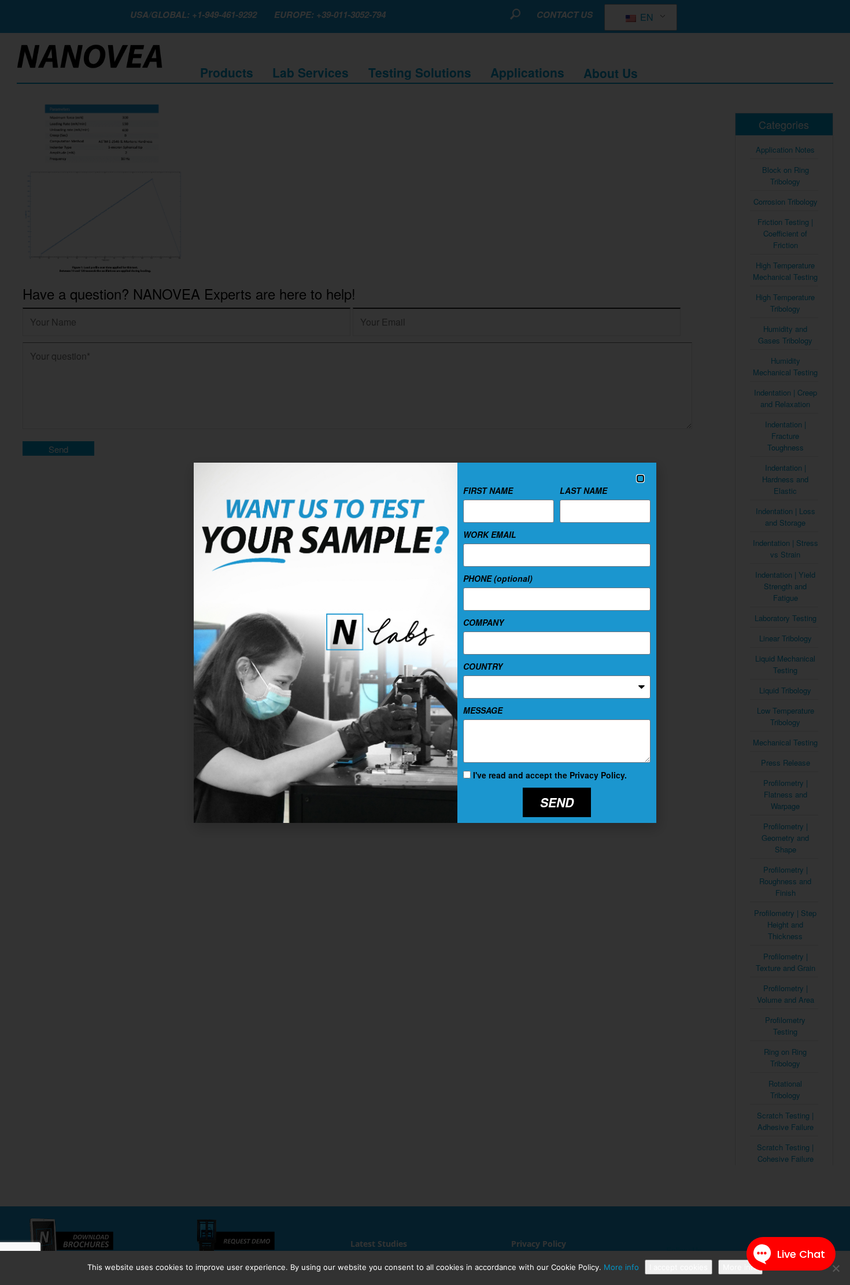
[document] (425, 642)
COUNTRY (482, 666)
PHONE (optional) (498, 578)
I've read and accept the (550, 775)
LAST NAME (583, 490)
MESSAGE (482, 710)
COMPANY (483, 622)
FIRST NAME (488, 490)
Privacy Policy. (598, 775)
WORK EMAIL (489, 534)
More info (621, 1267)
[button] (640, 478)
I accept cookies (678, 1267)
